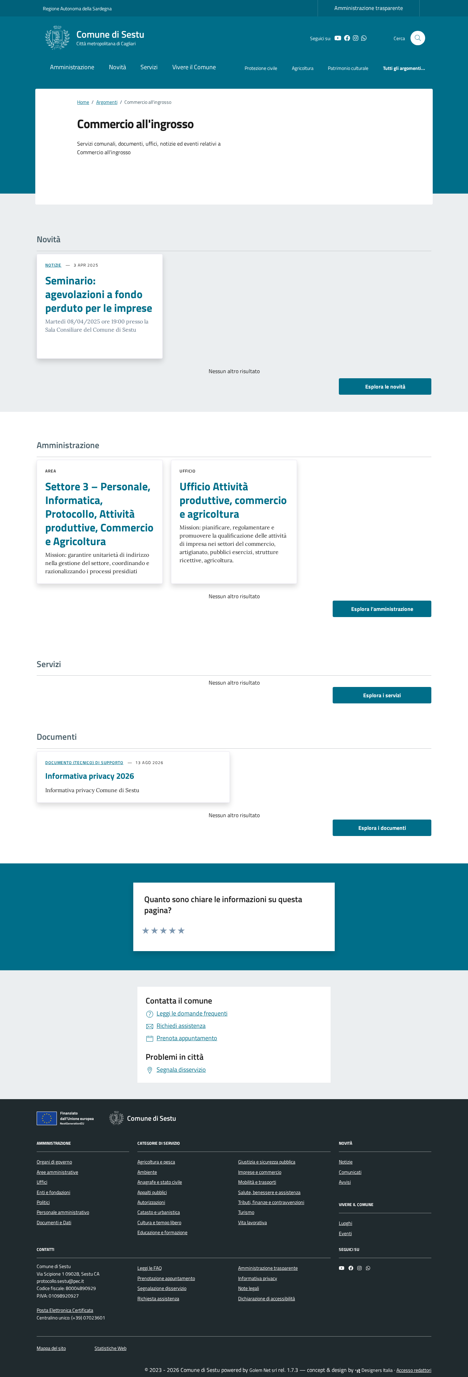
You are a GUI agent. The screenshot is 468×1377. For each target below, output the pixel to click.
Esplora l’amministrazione (382, 609)
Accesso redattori (413, 1370)
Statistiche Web (110, 1348)
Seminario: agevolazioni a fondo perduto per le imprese (98, 294)
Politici (43, 1202)
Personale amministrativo (63, 1212)
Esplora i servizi (382, 695)
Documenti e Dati (54, 1222)
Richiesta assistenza (158, 1298)
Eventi (345, 1233)
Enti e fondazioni (53, 1192)
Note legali (248, 1288)
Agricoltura (302, 68)
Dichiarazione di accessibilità (266, 1298)
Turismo (246, 1212)
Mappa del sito (51, 1348)
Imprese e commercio (259, 1172)
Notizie (346, 1162)
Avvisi (345, 1182)
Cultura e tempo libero (159, 1222)
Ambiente (147, 1172)
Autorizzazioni (151, 1202)
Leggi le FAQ (149, 1268)
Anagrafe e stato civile (159, 1182)
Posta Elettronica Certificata (65, 1310)
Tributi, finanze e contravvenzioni (271, 1202)
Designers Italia (376, 1370)
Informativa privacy (257, 1278)
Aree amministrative (57, 1172)
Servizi (149, 67)
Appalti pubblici (152, 1192)
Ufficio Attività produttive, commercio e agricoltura (233, 499)
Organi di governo (54, 1162)
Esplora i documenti (382, 828)
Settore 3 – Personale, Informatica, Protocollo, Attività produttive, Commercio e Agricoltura (99, 513)
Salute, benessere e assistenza (269, 1192)
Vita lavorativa (252, 1222)
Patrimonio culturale (348, 68)
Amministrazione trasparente (368, 8)
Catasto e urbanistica (158, 1212)
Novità (117, 67)
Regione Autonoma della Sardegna (77, 8)
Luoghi (345, 1223)
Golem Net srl (263, 1370)
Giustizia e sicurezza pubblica (266, 1162)
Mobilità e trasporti (257, 1182)
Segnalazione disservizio (161, 1288)
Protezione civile (261, 68)
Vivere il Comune (194, 67)
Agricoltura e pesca (156, 1162)
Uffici (42, 1182)
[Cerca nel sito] (417, 38)
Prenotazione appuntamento (166, 1278)
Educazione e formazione (162, 1232)
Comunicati (350, 1172)
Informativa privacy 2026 (89, 775)
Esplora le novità (385, 386)
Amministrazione (72, 67)
